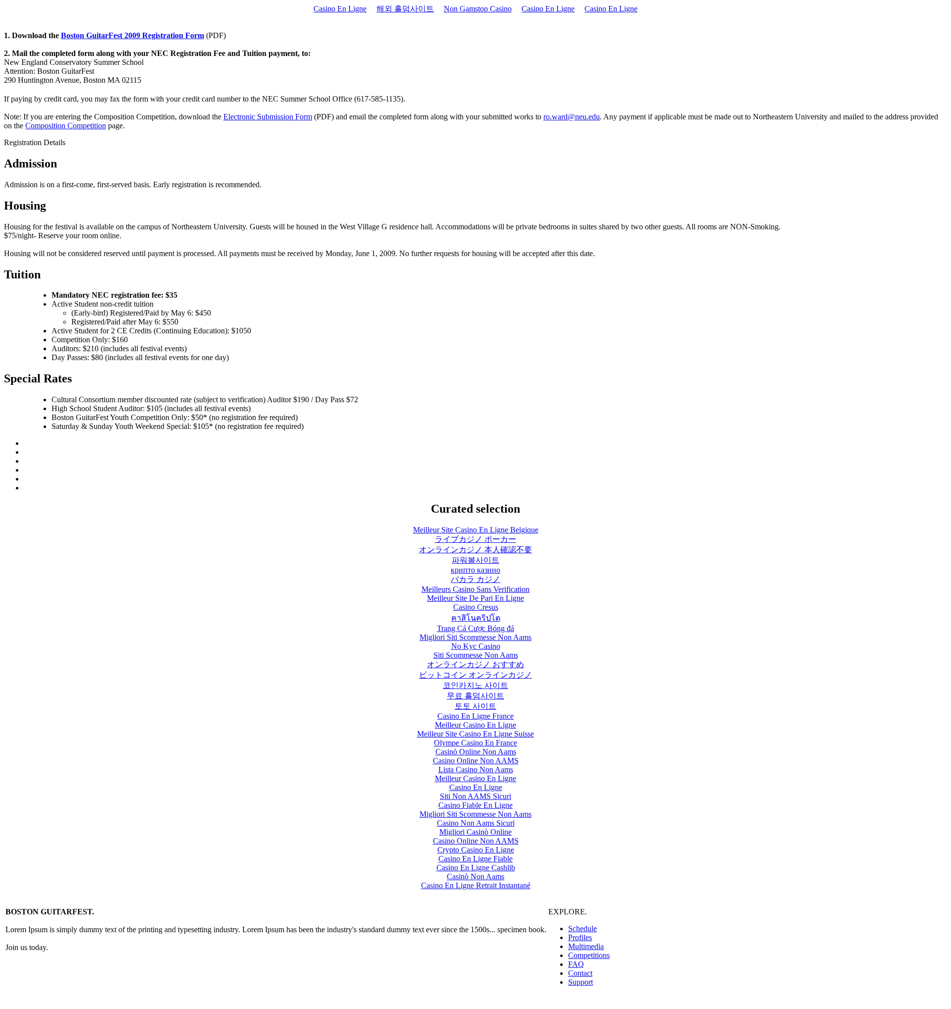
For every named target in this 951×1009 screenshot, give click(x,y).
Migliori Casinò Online (475, 832)
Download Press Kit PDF (588, 999)
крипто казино (475, 570)
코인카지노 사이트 (475, 685)
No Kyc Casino (475, 646)
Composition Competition (65, 125)
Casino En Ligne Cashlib (475, 867)
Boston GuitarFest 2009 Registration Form (132, 35)
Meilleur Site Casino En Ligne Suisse (475, 734)
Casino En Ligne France (475, 716)
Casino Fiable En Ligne (475, 805)
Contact (580, 973)
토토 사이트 (475, 706)
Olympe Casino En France (475, 743)
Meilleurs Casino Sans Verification (475, 589)
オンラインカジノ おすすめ (475, 664)
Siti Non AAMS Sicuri (475, 796)
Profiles (580, 937)
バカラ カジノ (475, 579)
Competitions (589, 955)
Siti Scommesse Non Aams (475, 655)
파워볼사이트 (475, 560)
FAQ (576, 964)
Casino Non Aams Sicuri (476, 823)
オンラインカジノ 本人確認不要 (475, 549)
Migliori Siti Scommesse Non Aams (475, 637)
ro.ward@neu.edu (571, 116)
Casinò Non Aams (475, 876)
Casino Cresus (475, 607)
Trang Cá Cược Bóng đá (475, 628)
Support (580, 982)
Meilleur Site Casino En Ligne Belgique (475, 530)
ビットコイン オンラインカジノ (475, 675)
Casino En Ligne (340, 8)
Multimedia (586, 946)
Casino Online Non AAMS (476, 760)
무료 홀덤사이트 (475, 695)
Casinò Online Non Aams (475, 751)
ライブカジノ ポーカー (475, 539)
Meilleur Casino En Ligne (475, 725)
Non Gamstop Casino (478, 8)
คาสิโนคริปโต (475, 618)
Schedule (582, 928)
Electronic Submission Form (267, 116)
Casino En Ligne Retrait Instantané (475, 885)
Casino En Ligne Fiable (475, 858)
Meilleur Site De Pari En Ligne (475, 598)
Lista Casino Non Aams (475, 769)
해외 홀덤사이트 (405, 8)
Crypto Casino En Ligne (475, 850)
